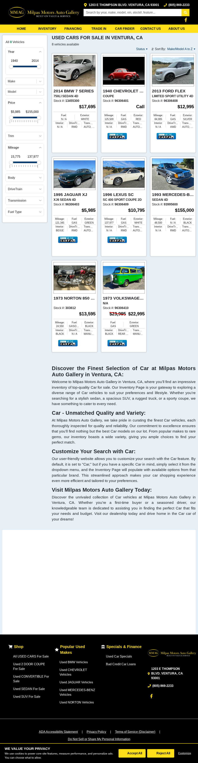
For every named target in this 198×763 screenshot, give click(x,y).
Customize (184, 753)
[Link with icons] (186, 20)
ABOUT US (176, 28)
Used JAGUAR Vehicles (76, 682)
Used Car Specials (119, 656)
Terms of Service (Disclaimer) (135, 731)
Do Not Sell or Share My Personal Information (99, 739)
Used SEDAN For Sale (29, 689)
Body (11, 177)
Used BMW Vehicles (74, 662)
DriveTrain (15, 189)
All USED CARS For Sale (31, 656)
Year (11, 51)
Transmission (17, 200)
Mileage (13, 147)
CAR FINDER (125, 28)
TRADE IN (98, 28)
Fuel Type (15, 212)
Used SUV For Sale (26, 696)
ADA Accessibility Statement (58, 731)
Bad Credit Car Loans (121, 664)
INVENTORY (47, 28)
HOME (21, 28)
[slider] (11, 67)
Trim (11, 136)
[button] (185, 12)
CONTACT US (150, 28)
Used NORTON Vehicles (77, 702)
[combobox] (8, 81)
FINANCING (73, 28)
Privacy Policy (96, 731)
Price (11, 102)
